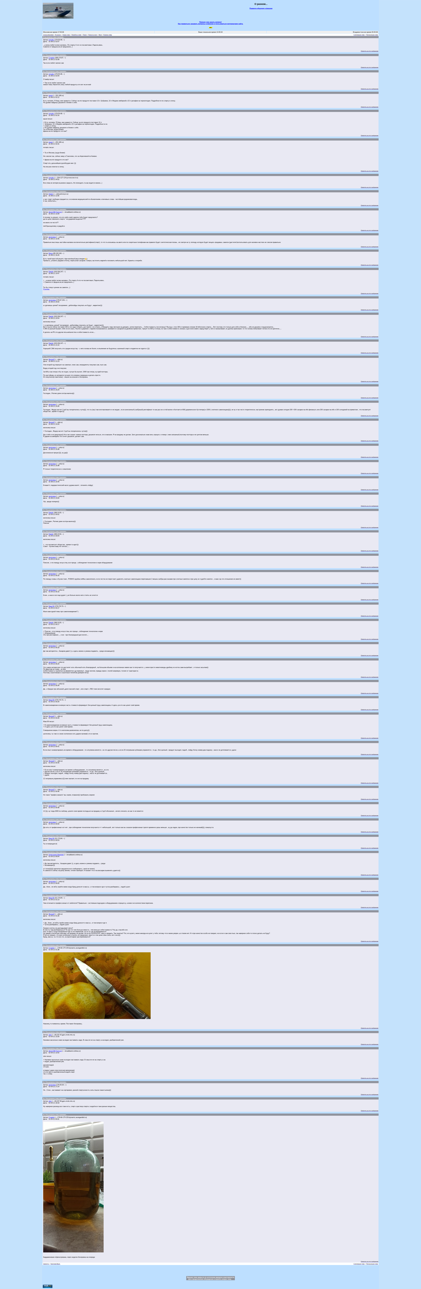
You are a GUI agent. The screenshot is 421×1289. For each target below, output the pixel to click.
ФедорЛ (51, 359)
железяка (52, 237)
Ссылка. (46, 289)
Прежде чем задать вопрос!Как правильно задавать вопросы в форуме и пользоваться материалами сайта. (210, 23)
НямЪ (51, 194)
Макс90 (51, 606)
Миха (51, 253)
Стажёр (51, 58)
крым (51, 95)
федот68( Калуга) (55, 212)
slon (50, 1035)
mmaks (51, 40)
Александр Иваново (56, 855)
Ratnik (51, 272)
